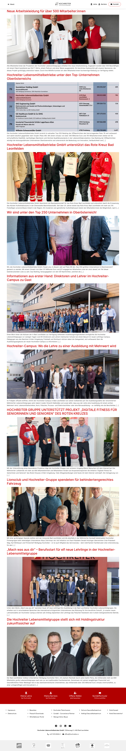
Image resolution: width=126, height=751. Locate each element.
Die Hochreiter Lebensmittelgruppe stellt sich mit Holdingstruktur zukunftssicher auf (56, 621)
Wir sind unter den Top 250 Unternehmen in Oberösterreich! (51, 212)
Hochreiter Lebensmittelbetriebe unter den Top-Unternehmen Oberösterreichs (53, 77)
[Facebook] (56, 726)
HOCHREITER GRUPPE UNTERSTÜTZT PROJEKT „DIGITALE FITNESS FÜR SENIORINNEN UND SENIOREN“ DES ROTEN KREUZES (62, 411)
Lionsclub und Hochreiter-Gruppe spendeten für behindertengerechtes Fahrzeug (60, 481)
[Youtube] (70, 726)
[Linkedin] (65, 726)
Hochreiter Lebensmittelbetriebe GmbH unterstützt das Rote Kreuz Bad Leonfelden (60, 146)
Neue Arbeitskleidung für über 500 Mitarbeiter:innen (46, 11)
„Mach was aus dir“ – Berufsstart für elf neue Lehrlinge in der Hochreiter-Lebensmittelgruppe (61, 551)
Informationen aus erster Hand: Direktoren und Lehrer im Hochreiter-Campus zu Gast (58, 278)
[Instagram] (61, 726)
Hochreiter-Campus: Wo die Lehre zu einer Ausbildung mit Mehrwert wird (61, 346)
